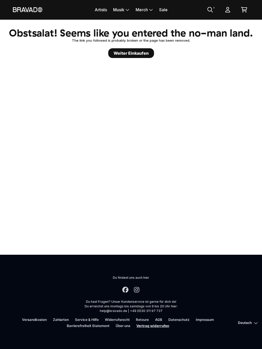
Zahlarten (61, 320)
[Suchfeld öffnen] (210, 10)
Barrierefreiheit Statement (88, 326)
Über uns (123, 326)
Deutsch (245, 323)
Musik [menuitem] (118, 9)
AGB (158, 320)
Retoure (142, 320)
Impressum (205, 320)
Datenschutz (179, 320)
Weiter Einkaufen (131, 53)
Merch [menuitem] (142, 9)
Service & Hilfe (87, 320)
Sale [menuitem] (163, 9)
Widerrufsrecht (117, 320)
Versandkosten (34, 320)
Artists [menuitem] (101, 9)
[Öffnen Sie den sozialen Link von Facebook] (125, 289)
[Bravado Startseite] (27, 10)
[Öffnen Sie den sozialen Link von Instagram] (136, 289)
